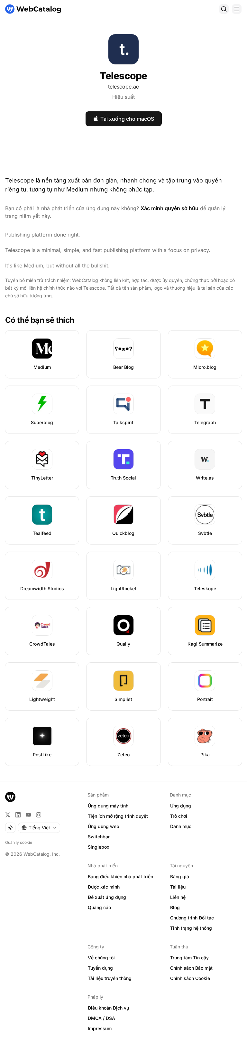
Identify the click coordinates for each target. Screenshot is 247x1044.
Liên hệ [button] (178, 897)
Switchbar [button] (99, 836)
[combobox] (39, 828)
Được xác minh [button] (104, 887)
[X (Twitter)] (7, 814)
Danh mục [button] (180, 826)
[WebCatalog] (10, 797)
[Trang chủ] (33, 9)
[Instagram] (38, 814)
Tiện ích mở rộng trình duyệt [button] (118, 816)
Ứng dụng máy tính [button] (108, 805)
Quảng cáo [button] (99, 907)
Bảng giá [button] (179, 876)
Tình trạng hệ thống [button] (191, 928)
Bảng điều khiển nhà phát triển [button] (120, 876)
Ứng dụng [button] (180, 805)
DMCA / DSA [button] (101, 1018)
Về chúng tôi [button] (101, 957)
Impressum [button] (100, 1028)
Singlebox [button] (98, 847)
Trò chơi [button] (178, 816)
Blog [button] (175, 907)
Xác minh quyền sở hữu (169, 208)
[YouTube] (28, 814)
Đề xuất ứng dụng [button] (107, 897)
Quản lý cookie (18, 842)
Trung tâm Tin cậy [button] (189, 957)
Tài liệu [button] (178, 887)
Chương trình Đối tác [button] (192, 917)
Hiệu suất (123, 97)
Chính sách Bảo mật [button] (191, 968)
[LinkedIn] (18, 814)
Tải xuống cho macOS (127, 119)
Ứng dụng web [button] (103, 826)
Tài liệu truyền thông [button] (110, 978)
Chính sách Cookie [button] (190, 978)
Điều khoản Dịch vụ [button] (108, 1008)
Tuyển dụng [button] (100, 968)
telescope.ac (123, 86)
